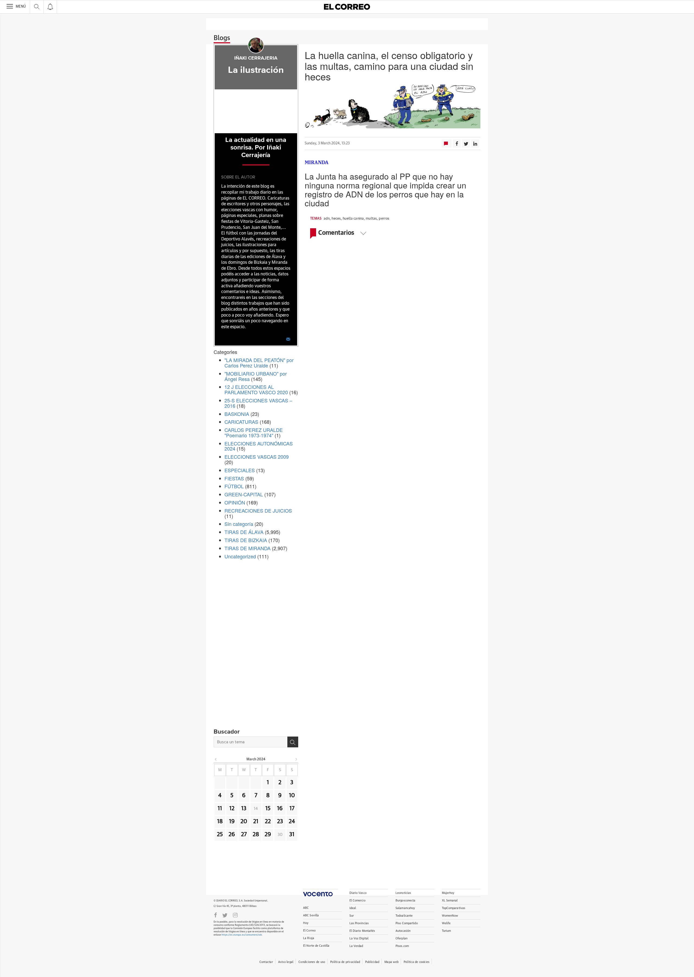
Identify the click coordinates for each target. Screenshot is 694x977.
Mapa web (391, 961)
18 (220, 821)
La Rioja (308, 938)
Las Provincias (359, 923)
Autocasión (403, 930)
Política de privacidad (345, 961)
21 (255, 821)
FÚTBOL (234, 486)
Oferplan (401, 938)
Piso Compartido (407, 923)
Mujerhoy (448, 892)
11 (220, 808)
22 (268, 821)
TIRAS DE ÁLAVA (244, 531)
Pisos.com (402, 946)
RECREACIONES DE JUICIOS (258, 510)
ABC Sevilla (311, 915)
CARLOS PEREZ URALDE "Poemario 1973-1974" (253, 432)
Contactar (266, 961)
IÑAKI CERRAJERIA (255, 58)
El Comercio (357, 900)
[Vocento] (320, 892)
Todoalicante (404, 915)
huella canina (353, 218)
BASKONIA (236, 413)
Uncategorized (240, 556)
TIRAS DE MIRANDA (247, 548)
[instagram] (235, 914)
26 (232, 834)
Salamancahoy (405, 908)
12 (231, 808)
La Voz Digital (359, 938)
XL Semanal (450, 900)
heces (336, 218)
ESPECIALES (239, 470)
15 (268, 808)
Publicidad (372, 961)
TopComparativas (453, 908)
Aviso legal (285, 961)
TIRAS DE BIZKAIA (245, 539)
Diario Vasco (358, 892)
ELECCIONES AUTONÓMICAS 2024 (258, 446)
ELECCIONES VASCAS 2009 (256, 456)
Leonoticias (403, 892)
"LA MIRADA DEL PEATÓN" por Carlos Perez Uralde (259, 362)
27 (244, 834)
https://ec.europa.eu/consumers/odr (241, 935)
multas (371, 218)
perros (384, 218)
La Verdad (356, 946)
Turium (446, 930)
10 (292, 795)
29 (268, 834)
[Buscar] (292, 742)
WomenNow (450, 915)
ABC (306, 907)
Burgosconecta (405, 900)
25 (220, 834)
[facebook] (215, 914)
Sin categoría (238, 523)
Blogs (222, 38)
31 (291, 834)
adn (327, 218)
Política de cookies (416, 961)
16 (280, 808)
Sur (351, 915)
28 (256, 834)
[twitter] (225, 914)
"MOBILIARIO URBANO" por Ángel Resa (255, 376)
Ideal (352, 908)
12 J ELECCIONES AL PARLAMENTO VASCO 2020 (256, 389)
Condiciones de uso (311, 961)
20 (243, 821)
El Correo (309, 930)
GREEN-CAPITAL (243, 494)
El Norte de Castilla (316, 945)
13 (243, 808)
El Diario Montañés (362, 930)
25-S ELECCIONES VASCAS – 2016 (258, 403)
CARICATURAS (241, 421)
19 (232, 821)
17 (292, 808)
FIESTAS (234, 478)
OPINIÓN (234, 502)
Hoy (306, 922)
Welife (446, 923)
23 (280, 821)
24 (292, 821)
